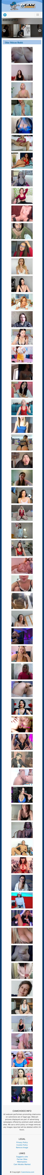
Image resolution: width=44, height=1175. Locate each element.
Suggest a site (22, 1157)
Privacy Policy (22, 1142)
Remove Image (22, 1147)
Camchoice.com (27, 1172)
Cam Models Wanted (22, 1164)
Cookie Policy (22, 1145)
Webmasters (22, 1162)
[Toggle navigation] (38, 15)
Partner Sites (22, 1159)
